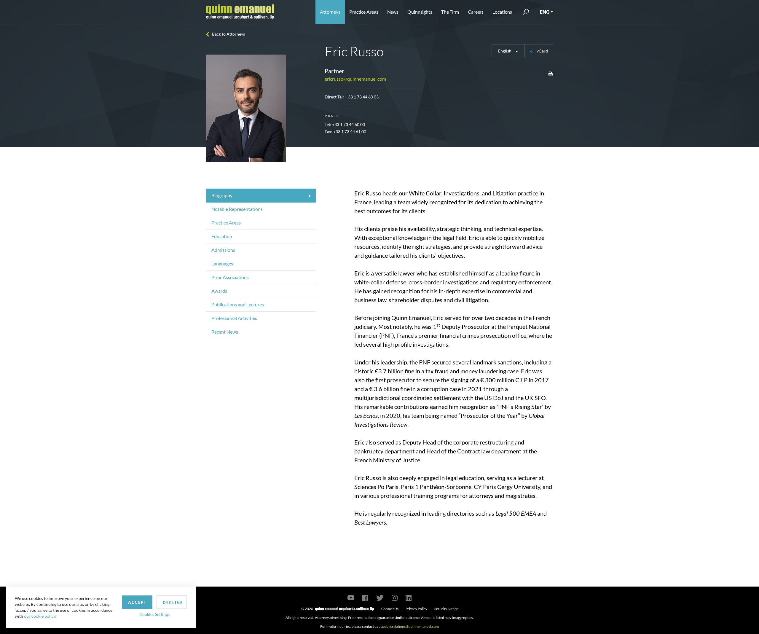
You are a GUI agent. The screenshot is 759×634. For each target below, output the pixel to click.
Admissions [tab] (223, 250)
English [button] (505, 50)
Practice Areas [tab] (226, 222)
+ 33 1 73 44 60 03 (362, 96)
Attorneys (330, 12)
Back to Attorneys (228, 33)
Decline (173, 602)
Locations (502, 12)
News (393, 12)
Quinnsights (419, 12)
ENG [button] (544, 12)
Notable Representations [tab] (237, 209)
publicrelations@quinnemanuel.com (410, 626)
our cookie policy (39, 616)
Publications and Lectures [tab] (237, 304)
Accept (137, 602)
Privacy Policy (416, 608)
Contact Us (389, 608)
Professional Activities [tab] (234, 318)
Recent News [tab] (224, 331)
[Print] (550, 73)
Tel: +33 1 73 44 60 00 (345, 124)
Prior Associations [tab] (230, 277)
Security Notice (446, 608)
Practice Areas (363, 12)
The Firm (450, 12)
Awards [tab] (219, 291)
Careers (476, 12)
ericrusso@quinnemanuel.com (355, 79)
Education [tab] (221, 236)
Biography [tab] (221, 195)
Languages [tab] (222, 263)
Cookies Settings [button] (154, 614)
